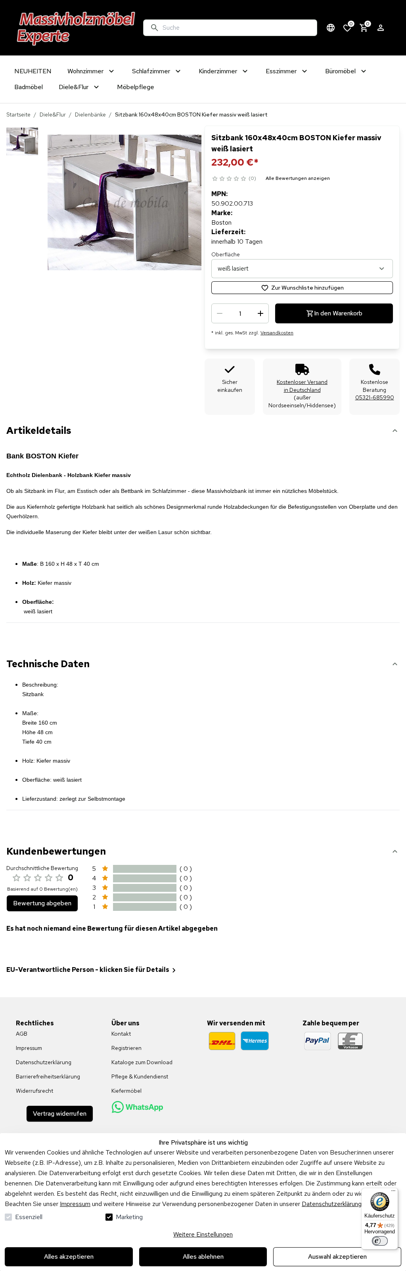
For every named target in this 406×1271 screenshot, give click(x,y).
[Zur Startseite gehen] (76, 28)
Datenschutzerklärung (332, 1204)
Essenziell (28, 1217)
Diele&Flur (53, 114)
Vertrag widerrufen (59, 1113)
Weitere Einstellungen (203, 1234)
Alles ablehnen (203, 1256)
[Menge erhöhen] (260, 313)
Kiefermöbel (126, 1090)
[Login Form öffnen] (381, 28)
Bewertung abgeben (42, 903)
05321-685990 (374, 397)
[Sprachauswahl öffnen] (331, 28)
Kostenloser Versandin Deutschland (302, 385)
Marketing (129, 1217)
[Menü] (393, 1192)
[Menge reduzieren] (220, 313)
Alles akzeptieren (69, 1256)
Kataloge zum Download (141, 1062)
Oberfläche (225, 254)
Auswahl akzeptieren (337, 1256)
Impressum (75, 1204)
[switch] (380, 1241)
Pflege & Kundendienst (139, 1076)
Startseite (18, 114)
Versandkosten (276, 333)
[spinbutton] (240, 313)
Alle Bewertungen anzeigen (298, 178)
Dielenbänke (90, 114)
